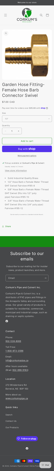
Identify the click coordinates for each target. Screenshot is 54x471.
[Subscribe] (45, 278)
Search (9, 415)
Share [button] (8, 226)
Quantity (6, 125)
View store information (16, 170)
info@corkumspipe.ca (17, 360)
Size (4, 113)
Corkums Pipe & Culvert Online (22, 466)
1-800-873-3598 (14, 350)
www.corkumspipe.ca (17, 398)
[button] (5, 15)
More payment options (27, 155)
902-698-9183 (20, 370)
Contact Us (11, 421)
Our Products (12, 427)
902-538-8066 (13, 341)
